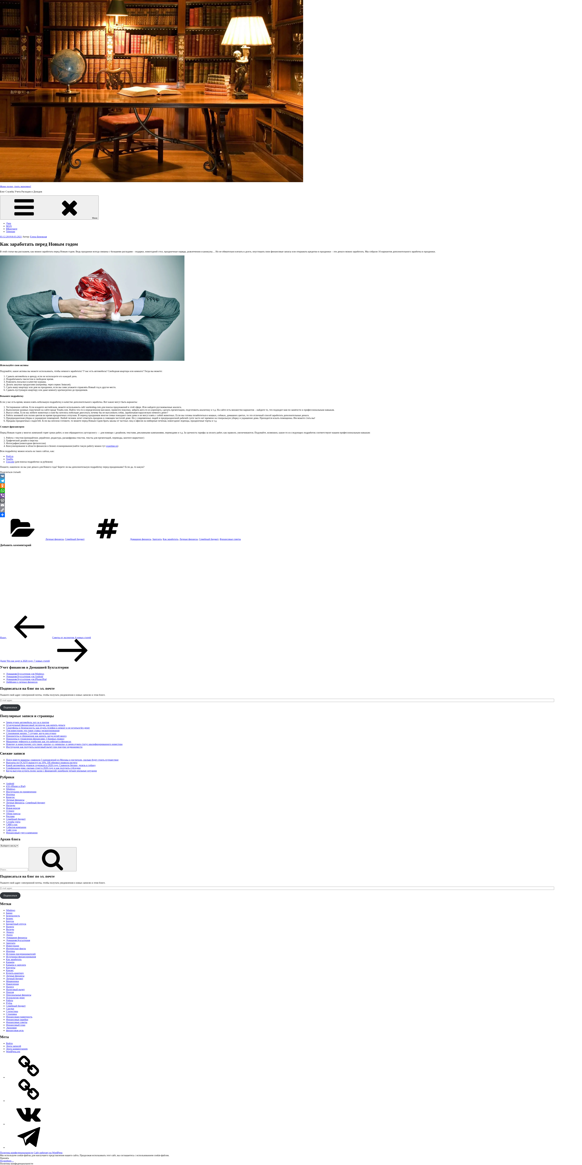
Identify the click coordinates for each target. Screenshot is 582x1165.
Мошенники (12, 981)
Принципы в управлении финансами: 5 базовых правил (35, 738)
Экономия (11, 1027)
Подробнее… (7, 1161)
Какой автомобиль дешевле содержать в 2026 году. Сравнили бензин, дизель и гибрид (50, 765)
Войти (9, 1043)
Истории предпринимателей (21, 954)
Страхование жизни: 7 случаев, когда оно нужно (31, 733)
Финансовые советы (230, 539)
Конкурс (10, 797)
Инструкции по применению (21, 791)
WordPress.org (13, 1051)
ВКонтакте (11, 229)
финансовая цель (15, 1030)
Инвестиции (12, 945)
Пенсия (10, 992)
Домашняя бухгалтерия (18, 940)
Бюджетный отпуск (16, 924)
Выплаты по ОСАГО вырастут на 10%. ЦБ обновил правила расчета (41, 762)
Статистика (12, 1011)
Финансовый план (15, 1025)
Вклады (10, 929)
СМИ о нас (12, 824)
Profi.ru (9, 456)
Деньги (10, 932)
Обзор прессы (13, 813)
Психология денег (15, 997)
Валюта (10, 926)
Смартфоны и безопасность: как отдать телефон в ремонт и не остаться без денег (48, 728)
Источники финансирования (21, 956)
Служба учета (13, 821)
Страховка (11, 1014)
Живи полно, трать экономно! (15, 186)
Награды (10, 805)
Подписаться (10, 707)
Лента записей (13, 1046)
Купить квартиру (15, 973)
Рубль (9, 1003)
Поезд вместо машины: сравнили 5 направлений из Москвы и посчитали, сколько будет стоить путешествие (62, 760)
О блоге (10, 811)
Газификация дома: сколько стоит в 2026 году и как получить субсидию (43, 768)
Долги (9, 935)
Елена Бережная (38, 236)
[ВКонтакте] (29, 1124)
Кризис (10, 970)
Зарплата (157, 539)
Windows (10, 789)
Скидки (10, 1008)
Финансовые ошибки (17, 1019)
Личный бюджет (14, 978)
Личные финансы (54, 539)
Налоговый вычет (15, 989)
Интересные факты (16, 948)
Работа (9, 1000)
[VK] (291, 476)
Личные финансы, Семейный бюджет (25, 802)
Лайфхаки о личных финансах (22, 682)
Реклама (10, 816)
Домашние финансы (140, 539)
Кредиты (10, 967)
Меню (94, 218)
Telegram (10, 231)
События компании (16, 827)
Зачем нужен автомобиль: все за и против (27, 722)
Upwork (10, 461)
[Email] (291, 505)
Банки (9, 913)
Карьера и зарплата (16, 965)
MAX (9, 226)
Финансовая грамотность (19, 1017)
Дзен (8, 223)
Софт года (11, 830)
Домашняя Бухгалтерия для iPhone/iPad (26, 679)
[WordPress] (291, 500)
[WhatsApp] (291, 490)
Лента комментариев (17, 1049)
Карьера (10, 962)
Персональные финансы (18, 995)
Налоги (10, 986)
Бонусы (10, 921)
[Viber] (291, 495)
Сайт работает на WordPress (48, 1152)
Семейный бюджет (75, 539)
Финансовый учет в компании (22, 832)
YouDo (9, 459)
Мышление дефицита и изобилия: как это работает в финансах (38, 741)
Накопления (12, 984)
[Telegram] (291, 480)
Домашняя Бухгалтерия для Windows (25, 674)
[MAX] (29, 1100)
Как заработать (170, 539)
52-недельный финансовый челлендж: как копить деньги (35, 725)
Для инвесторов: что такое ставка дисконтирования (32, 730)
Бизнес (9, 918)
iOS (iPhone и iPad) (15, 786)
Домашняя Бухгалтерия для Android (24, 676)
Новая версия (13, 808)
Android (10, 783)
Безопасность (13, 915)
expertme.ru (111, 446)
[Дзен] (29, 1077)
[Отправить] (291, 514)
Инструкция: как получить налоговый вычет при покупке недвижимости (44, 747)
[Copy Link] (291, 510)
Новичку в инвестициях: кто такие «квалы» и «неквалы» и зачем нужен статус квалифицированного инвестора (64, 744)
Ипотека (10, 794)
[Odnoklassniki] (291, 485)
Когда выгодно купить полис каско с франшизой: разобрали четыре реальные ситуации (51, 770)
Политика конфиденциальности (16, 1152)
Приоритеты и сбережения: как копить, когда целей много (36, 736)
